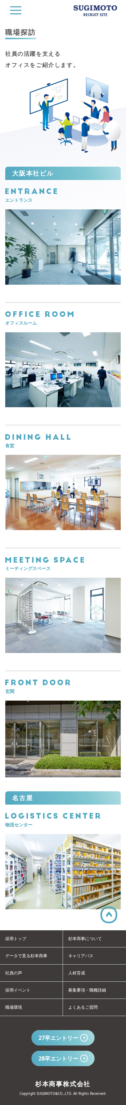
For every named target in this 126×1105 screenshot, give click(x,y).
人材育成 (76, 973)
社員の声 (13, 973)
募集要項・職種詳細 (87, 990)
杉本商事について (85, 938)
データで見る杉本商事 (26, 956)
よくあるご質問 (83, 1007)
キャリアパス (80, 956)
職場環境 (13, 1007)
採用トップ (15, 938)
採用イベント (17, 990)
